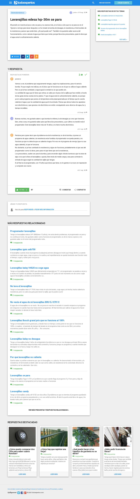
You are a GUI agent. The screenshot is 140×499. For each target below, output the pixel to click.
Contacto (33, 489)
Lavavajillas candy (19, 391)
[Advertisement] (49, 45)
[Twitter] (18, 492)
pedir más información (44, 209)
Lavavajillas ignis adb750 (22, 249)
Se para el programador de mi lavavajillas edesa (114, 29)
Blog (28, 489)
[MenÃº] (10, 3)
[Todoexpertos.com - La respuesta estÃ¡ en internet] (24, 2)
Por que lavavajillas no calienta (25, 357)
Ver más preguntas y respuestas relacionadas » (49, 410)
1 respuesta (17, 243)
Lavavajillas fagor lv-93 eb (109, 20)
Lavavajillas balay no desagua (25, 339)
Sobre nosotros (16, 489)
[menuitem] (23, 57)
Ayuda (24, 489)
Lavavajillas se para (20, 375)
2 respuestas (17, 295)
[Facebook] (21, 492)
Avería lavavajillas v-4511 (108, 34)
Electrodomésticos (17, 13)
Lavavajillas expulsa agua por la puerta (113, 24)
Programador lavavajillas (23, 231)
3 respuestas (17, 279)
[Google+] (24, 492)
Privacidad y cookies (56, 489)
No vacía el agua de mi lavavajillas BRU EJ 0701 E (35, 302)
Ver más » (123, 39)
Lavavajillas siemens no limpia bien (112, 16)
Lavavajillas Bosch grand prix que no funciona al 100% (37, 320)
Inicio (9, 489)
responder (28, 209)
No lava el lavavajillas (21, 286)
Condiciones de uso (43, 489)
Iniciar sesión (104, 3)
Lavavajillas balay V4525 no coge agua (29, 268)
